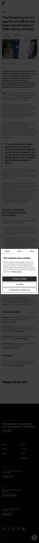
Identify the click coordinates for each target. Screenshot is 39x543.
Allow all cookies (19, 279)
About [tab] (32, 251)
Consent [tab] (7, 251)
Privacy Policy (17, 272)
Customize (19, 284)
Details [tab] (19, 251)
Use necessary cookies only (19, 290)
